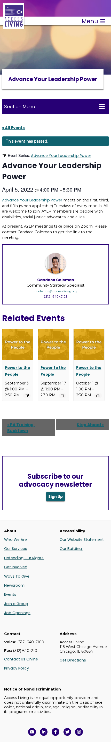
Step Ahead (90, 424)
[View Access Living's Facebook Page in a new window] (55, 732)
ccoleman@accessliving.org (56, 291)
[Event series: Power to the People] (27, 395)
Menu (90, 21)
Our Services (15, 548)
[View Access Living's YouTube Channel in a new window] (32, 732)
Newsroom (14, 585)
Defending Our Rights (24, 558)
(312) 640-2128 (56, 296)
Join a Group (16, 603)
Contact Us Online (21, 659)
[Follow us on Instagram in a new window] (79, 732)
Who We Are (15, 539)
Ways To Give (16, 576)
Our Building (71, 548)
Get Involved (15, 567)
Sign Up (55, 496)
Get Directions (73, 660)
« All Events (13, 127)
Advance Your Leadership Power (32, 200)
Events (10, 594)
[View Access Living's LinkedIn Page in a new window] (44, 732)
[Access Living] (14, 26)
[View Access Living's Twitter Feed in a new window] (67, 732)
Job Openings (17, 612)
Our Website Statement (82, 539)
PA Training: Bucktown (21, 427)
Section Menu (19, 106)
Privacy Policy (16, 668)
